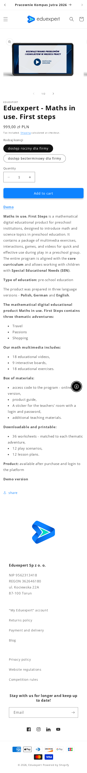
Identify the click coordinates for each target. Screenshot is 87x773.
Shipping (26, 132)
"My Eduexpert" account (28, 610)
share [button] (13, 493)
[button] (5, 19)
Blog (12, 640)
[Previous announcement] (5, 5)
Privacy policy (20, 659)
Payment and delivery (26, 630)
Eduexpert (35, 765)
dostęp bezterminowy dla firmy (34, 158)
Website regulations (25, 669)
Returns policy (20, 620)
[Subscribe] (73, 712)
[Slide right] (53, 94)
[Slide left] (34, 94)
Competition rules (23, 679)
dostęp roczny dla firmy (28, 148)
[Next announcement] (82, 5)
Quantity (9, 168)
